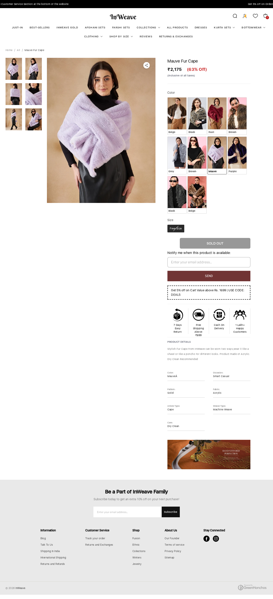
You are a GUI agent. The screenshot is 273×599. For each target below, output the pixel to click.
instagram (216, 539)
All (18, 50)
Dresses (201, 27)
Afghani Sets (95, 27)
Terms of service (174, 544)
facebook (206, 539)
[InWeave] (123, 17)
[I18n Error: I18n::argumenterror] (14, 69)
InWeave (20, 588)
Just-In (17, 27)
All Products (177, 27)
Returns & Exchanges (176, 36)
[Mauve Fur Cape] (101, 130)
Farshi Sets (121, 27)
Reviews (146, 36)
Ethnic (136, 544)
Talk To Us (47, 544)
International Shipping (53, 557)
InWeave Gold (67, 27)
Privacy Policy (173, 551)
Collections (146, 27)
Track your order (95, 538)
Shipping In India (50, 551)
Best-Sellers (40, 27)
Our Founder (172, 538)
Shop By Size (119, 36)
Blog (43, 538)
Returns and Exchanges (99, 544)
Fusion (136, 538)
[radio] (177, 116)
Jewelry (137, 564)
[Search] (232, 16)
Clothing (91, 36)
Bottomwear (251, 27)
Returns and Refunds (53, 564)
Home (9, 50)
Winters (137, 557)
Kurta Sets (222, 27)
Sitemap (169, 557)
